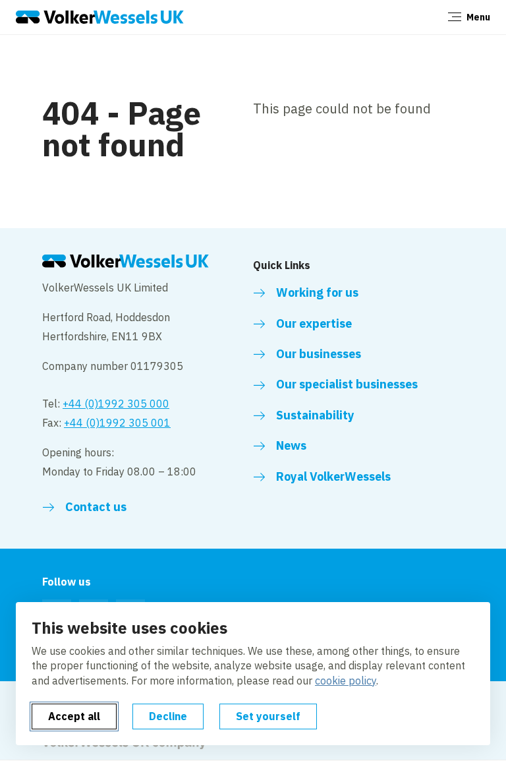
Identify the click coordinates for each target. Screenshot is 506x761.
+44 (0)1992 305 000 (116, 403)
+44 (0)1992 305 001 (117, 422)
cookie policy (345, 680)
